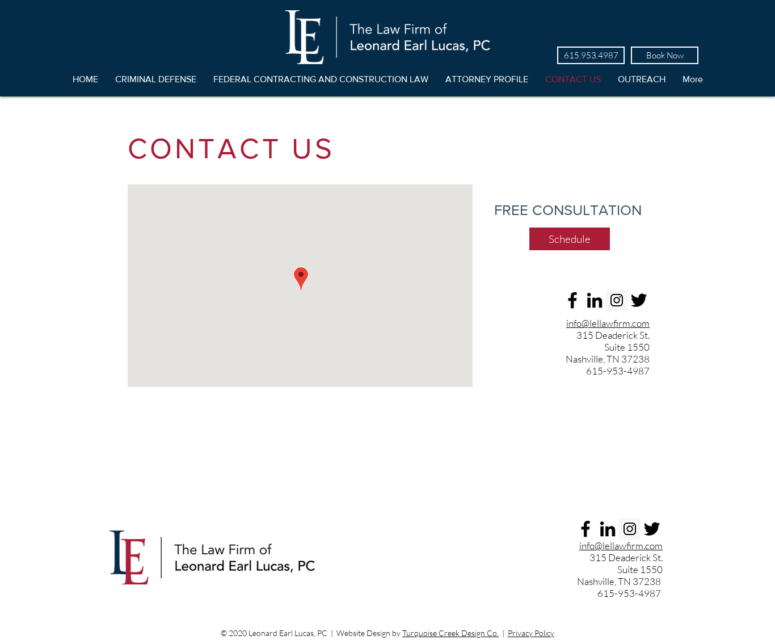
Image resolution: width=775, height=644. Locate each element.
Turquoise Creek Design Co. (450, 633)
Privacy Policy (531, 633)
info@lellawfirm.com (608, 323)
